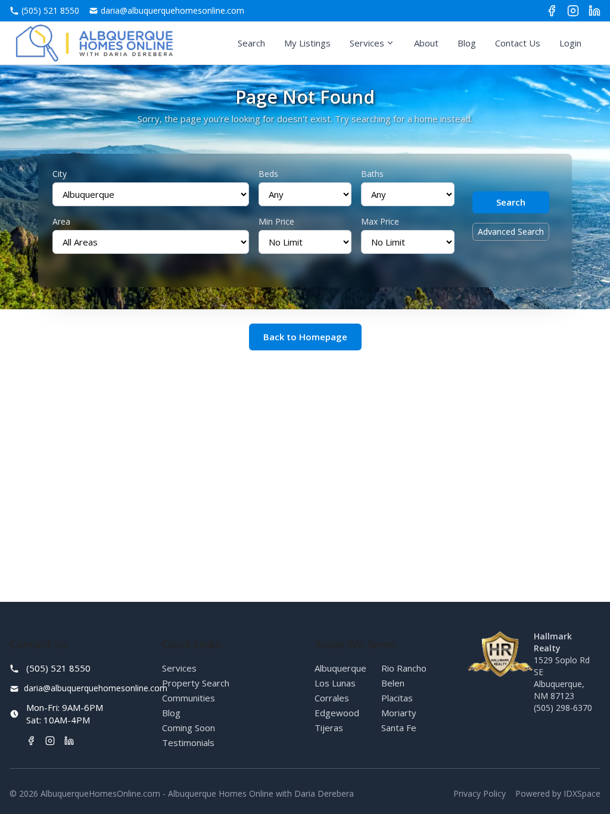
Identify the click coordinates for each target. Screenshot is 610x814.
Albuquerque (340, 668)
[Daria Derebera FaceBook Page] (552, 11)
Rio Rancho (404, 668)
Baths (372, 173)
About (426, 43)
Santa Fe (398, 728)
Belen (392, 683)
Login (570, 43)
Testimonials (188, 742)
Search (251, 43)
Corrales (332, 698)
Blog (467, 43)
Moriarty (398, 713)
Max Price (380, 221)
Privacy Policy (479, 793)
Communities (188, 698)
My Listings (307, 43)
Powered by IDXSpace (557, 793)
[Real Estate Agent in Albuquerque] (94, 42)
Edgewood (337, 713)
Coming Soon (188, 728)
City (59, 173)
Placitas (397, 698)
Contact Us (517, 43)
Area (61, 221)
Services (367, 43)
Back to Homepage (305, 337)
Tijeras (329, 728)
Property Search (195, 683)
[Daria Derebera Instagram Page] (573, 11)
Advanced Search (511, 231)
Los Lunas (335, 683)
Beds (268, 173)
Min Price (276, 221)
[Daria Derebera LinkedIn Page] (594, 11)
